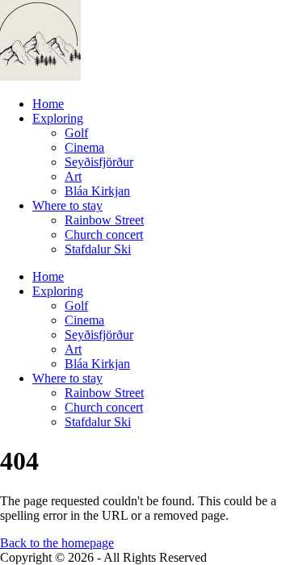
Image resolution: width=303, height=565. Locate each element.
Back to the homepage (57, 543)
